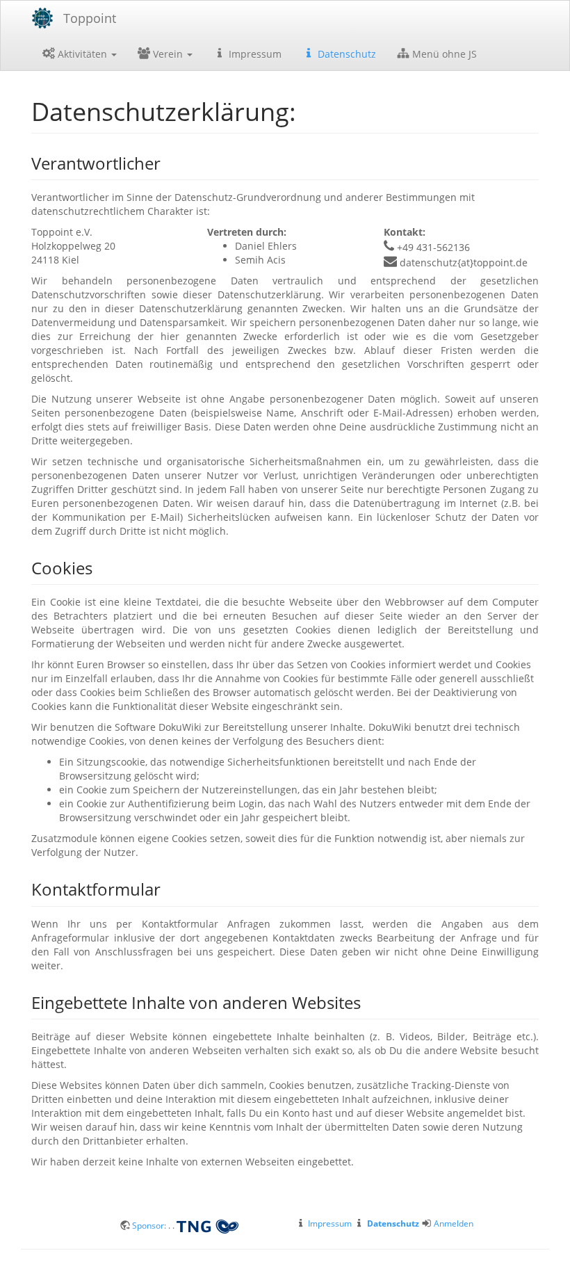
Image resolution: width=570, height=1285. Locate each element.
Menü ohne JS (443, 53)
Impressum (254, 53)
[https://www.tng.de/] (207, 1225)
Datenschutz (345, 53)
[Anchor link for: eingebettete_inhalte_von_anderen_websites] (369, 1001)
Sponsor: (150, 1225)
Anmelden (453, 1223)
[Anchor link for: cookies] (100, 567)
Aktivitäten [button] (82, 53)
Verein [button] (168, 53)
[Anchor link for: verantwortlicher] (169, 162)
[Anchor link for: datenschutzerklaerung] (309, 109)
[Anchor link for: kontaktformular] (169, 888)
